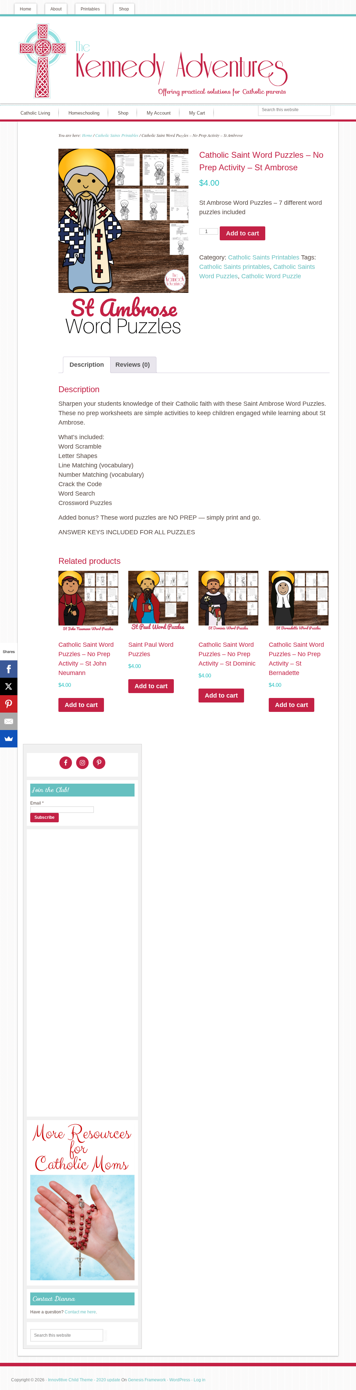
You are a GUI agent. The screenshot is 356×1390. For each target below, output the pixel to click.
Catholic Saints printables (234, 266)
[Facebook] (8, 669)
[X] (8, 686)
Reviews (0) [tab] (132, 364)
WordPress (179, 1379)
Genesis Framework (147, 1379)
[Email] (8, 721)
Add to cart (242, 233)
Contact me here (80, 1312)
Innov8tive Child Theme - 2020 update (84, 1379)
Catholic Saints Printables (116, 135)
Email (37, 803)
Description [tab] (87, 364)
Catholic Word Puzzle (271, 276)
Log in (199, 1379)
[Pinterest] (8, 704)
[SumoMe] (8, 738)
